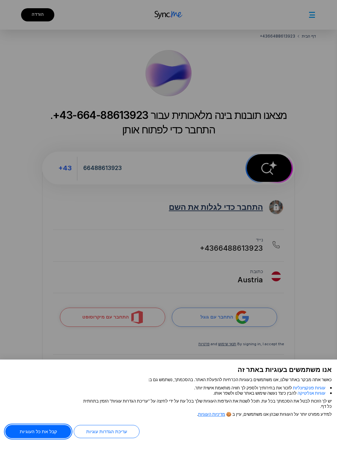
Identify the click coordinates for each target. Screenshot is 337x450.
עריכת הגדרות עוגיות (106, 431)
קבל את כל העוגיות (38, 431)
